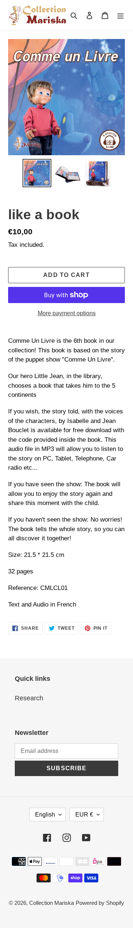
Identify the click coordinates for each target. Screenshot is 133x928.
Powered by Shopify (100, 903)
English (45, 814)
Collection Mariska (51, 903)
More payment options (67, 313)
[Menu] (120, 15)
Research (29, 698)
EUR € (84, 814)
